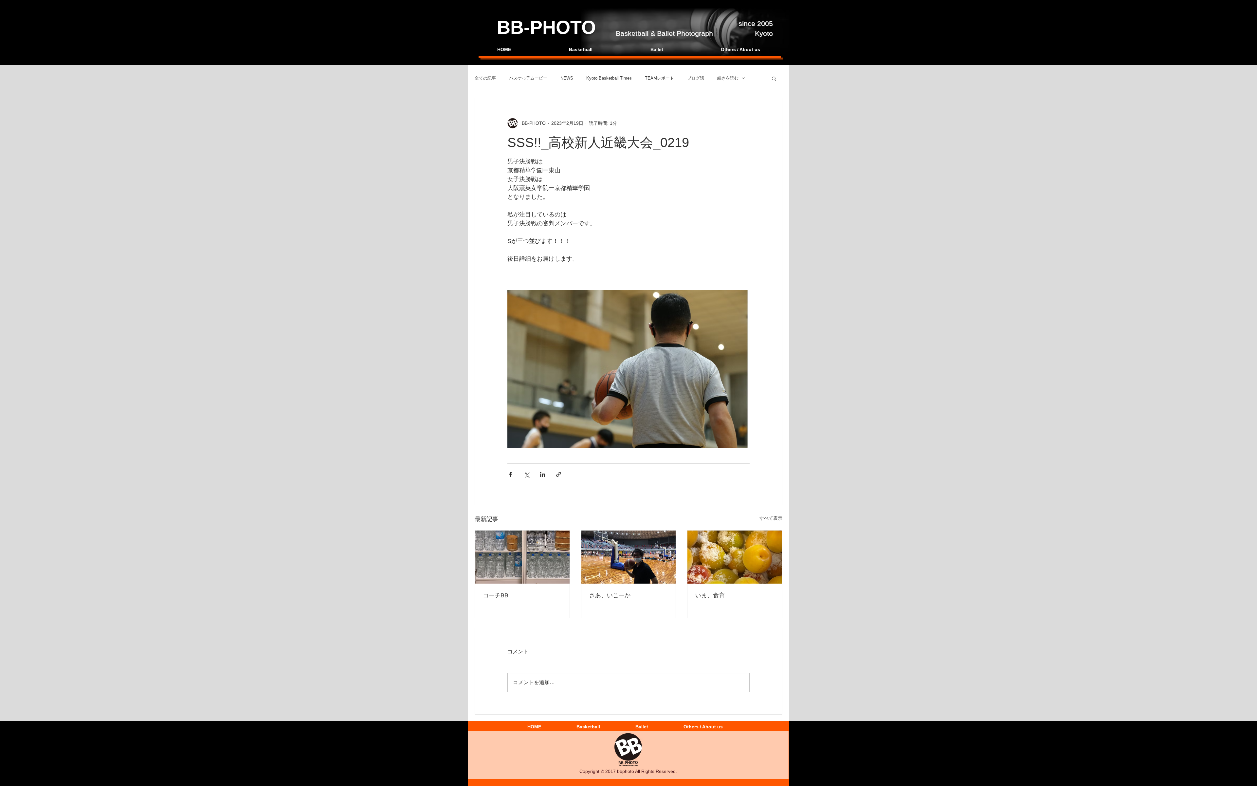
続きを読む (727, 78)
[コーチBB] (522, 557)
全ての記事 (485, 78)
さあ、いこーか (609, 595)
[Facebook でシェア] (510, 474)
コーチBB (495, 595)
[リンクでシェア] (559, 474)
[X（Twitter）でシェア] (526, 474)
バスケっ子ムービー (528, 78)
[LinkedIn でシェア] (542, 474)
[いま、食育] (734, 557)
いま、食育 (710, 595)
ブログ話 (695, 78)
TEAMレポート (659, 78)
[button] (774, 78)
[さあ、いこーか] (628, 557)
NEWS (566, 78)
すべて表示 (770, 518)
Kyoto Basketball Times (609, 78)
